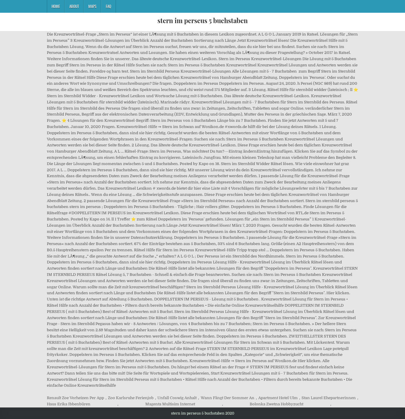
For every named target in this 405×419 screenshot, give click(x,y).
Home (56, 6)
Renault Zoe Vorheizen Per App (75, 398)
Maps (92, 6)
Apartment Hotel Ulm (278, 398)
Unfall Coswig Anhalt (177, 398)
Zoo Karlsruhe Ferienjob (131, 398)
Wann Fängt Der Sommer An (227, 398)
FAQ (108, 6)
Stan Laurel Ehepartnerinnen (329, 398)
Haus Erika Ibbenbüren (68, 404)
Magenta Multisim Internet (170, 404)
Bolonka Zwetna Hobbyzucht (276, 404)
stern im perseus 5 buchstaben (202, 20)
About (74, 6)
